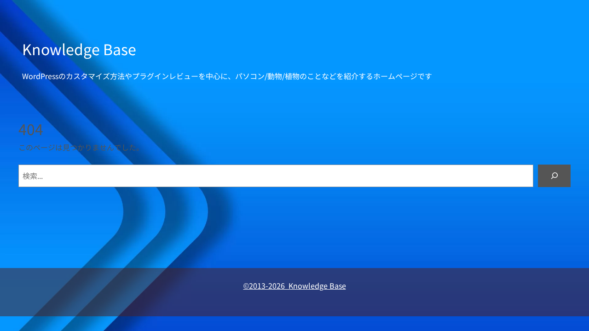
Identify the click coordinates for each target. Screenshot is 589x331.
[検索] (554, 176)
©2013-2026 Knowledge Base (294, 285)
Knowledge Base (79, 48)
